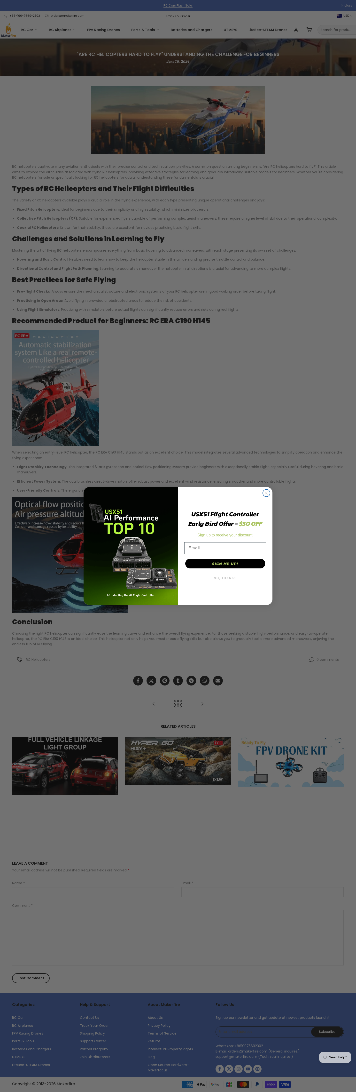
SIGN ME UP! (225, 563)
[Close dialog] (266, 493)
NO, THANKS (225, 578)
